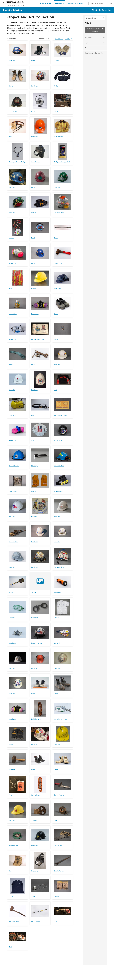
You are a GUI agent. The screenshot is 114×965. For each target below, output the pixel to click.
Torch (56, 111)
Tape (55, 820)
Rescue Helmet (59, 212)
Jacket (56, 86)
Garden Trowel (59, 795)
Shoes (56, 314)
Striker (33, 896)
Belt (10, 136)
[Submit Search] (111, 3)
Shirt (32, 440)
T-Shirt (56, 618)
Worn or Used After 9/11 (94, 28)
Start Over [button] (95, 31)
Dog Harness (58, 491)
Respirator (12, 263)
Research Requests (76, 3)
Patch (33, 238)
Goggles (12, 618)
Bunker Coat (58, 136)
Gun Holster (35, 162)
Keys (33, 364)
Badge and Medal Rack (62, 162)
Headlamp (34, 871)
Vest (10, 288)
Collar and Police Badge (17, 162)
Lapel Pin (57, 339)
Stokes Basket (36, 795)
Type (87, 43)
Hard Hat (12, 61)
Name (87, 48)
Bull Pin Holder (36, 719)
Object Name (59, 39)
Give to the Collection (101, 10)
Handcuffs (34, 618)
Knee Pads (57, 288)
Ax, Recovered (14, 921)
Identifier (67, 39)
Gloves (56, 61)
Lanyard (11, 238)
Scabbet (34, 820)
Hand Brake (58, 263)
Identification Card (37, 339)
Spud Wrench (13, 542)
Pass (10, 795)
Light (33, 111)
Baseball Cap (13, 846)
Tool (55, 921)
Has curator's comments (94, 53)
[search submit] (103, 18)
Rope (10, 364)
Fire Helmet (13, 111)
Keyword (88, 38)
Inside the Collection (12, 10)
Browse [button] (58, 3)
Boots (33, 61)
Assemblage (13, 314)
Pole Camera (35, 921)
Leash (33, 415)
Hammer (12, 770)
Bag (10, 871)
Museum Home (45, 3)
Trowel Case (58, 846)
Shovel (11, 592)
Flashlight (12, 415)
